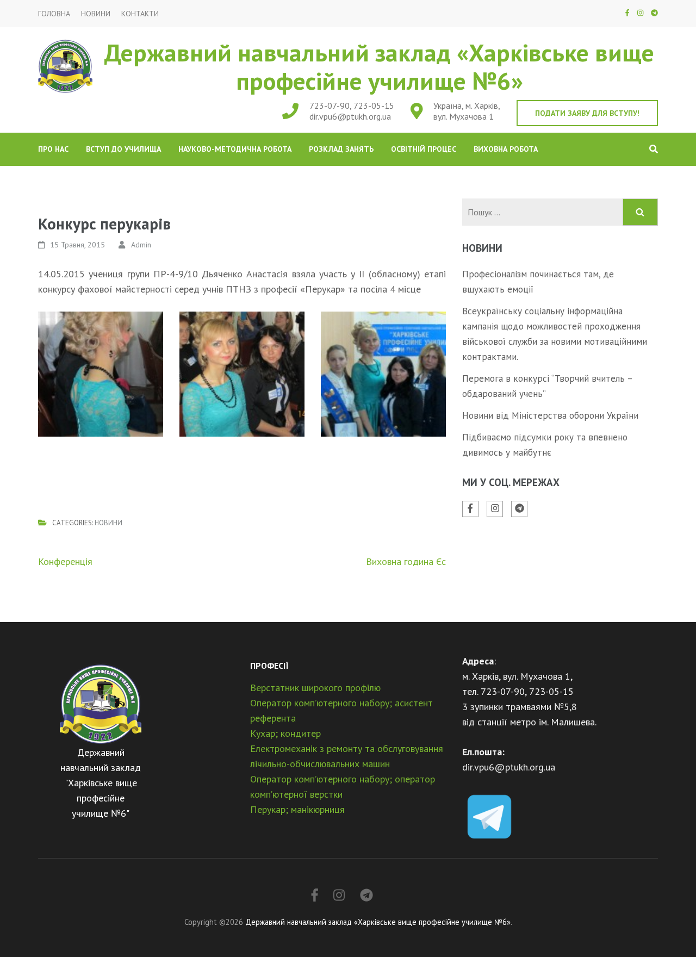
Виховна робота (506, 149)
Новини (95, 13)
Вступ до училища (123, 149)
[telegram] (654, 12)
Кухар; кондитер (285, 733)
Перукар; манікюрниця (297, 809)
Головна (54, 13)
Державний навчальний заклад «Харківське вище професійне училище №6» (379, 66)
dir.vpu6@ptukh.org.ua (350, 116)
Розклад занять (341, 149)
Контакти (140, 13)
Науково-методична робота (234, 149)
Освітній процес (423, 149)
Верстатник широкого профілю (315, 687)
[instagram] (640, 12)
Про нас (53, 149)
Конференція (65, 561)
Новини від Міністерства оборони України (550, 415)
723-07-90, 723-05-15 (351, 105)
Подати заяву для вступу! (587, 113)
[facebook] (627, 12)
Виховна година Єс (406, 561)
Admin (141, 245)
